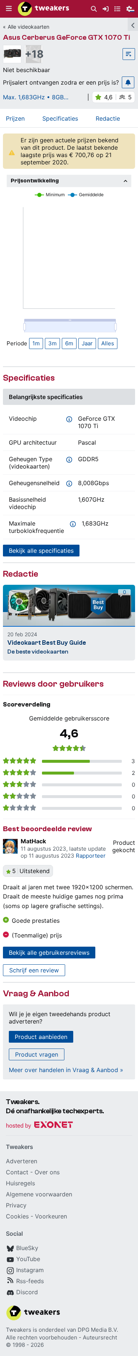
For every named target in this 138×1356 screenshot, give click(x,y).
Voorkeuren (51, 1216)
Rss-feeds (30, 1281)
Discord (27, 1292)
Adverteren (21, 1161)
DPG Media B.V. (98, 1329)
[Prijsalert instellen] (128, 82)
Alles (107, 343)
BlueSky (27, 1248)
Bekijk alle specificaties (41, 550)
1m (36, 343)
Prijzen (15, 118)
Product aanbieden (41, 1036)
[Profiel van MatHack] (10, 846)
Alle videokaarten (28, 27)
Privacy (16, 1205)
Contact (17, 1172)
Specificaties (60, 118)
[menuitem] (94, 9)
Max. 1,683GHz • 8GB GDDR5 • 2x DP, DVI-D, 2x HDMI (40, 97)
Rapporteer (91, 855)
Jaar (87, 343)
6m (69, 343)
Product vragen (36, 1054)
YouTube (28, 1259)
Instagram (30, 1270)
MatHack (33, 841)
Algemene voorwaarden (39, 1194)
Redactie (108, 118)
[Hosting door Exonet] (39, 1125)
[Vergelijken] (129, 54)
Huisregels (20, 1183)
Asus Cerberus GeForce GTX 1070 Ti (66, 37)
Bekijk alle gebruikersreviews (49, 952)
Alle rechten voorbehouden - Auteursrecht (61, 1337)
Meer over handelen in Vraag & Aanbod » (66, 1070)
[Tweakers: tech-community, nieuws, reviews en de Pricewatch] (43, 9)
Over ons (47, 1172)
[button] (9, 9)
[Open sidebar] (133, 24)
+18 (33, 54)
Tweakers (18, 1329)
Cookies (17, 1216)
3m (52, 343)
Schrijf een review (34, 970)
